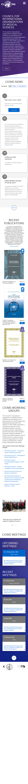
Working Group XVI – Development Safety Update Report (14, 456)
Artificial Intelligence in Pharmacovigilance (9, 282)
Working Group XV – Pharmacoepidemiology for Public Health (14, 461)
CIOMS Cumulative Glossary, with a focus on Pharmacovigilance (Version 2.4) (8, 322)
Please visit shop (14, 246)
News (14, 86)
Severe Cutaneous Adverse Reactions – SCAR (12, 485)
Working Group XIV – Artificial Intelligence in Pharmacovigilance (14, 467)
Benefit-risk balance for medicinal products (9, 360)
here (12, 145)
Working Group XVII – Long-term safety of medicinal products (14, 451)
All (10, 86)
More (6, 69)
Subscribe (14, 110)
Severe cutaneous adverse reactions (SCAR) (7, 400)
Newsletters (22, 86)
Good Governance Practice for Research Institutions (13, 472)
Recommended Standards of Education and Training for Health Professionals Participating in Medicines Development (14, 478)
